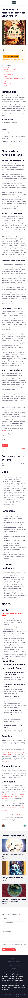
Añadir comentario (7, 931)
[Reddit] (22, 994)
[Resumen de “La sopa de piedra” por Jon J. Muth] (14, 845)
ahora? (7, 761)
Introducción (6, 67)
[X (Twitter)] (18, 994)
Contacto (14, 968)
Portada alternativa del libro (10, 71)
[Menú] (2, 2)
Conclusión (5, 85)
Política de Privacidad (14, 961)
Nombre (5, 918)
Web (4, 927)
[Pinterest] (20, 994)
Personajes (5, 73)
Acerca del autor (7, 83)
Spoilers (5, 76)
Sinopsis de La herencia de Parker (11, 69)
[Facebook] (16, 994)
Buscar (3, 439)
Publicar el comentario (8, 949)
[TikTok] (24, 994)
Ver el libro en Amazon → (11, 56)
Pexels (18, 814)
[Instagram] (18, 996)
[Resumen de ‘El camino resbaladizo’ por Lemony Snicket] (14, 868)
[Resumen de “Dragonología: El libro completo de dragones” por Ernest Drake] (14, 890)
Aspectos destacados (8, 74)
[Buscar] (25, 2)
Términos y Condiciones (14, 965)
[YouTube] (16, 996)
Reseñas (5, 82)
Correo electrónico (8, 922)
